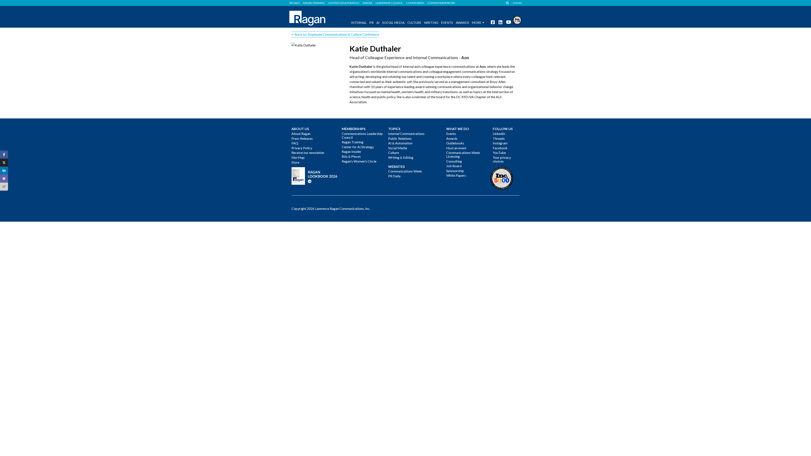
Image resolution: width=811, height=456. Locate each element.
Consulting (454, 161)
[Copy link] (4, 187)
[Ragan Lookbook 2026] (314, 176)
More (476, 22)
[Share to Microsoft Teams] (4, 179)
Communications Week (405, 171)
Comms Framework (441, 3)
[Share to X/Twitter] (4, 163)
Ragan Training (314, 3)
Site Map (298, 157)
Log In (517, 3)
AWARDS (462, 22)
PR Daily (294, 3)
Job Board (453, 166)
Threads (499, 138)
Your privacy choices (502, 159)
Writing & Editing (400, 157)
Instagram (500, 143)
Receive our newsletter (307, 153)
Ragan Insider (351, 151)
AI (378, 22)
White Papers (456, 175)
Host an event (456, 148)
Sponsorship (455, 171)
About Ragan (300, 134)
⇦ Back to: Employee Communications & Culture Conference (335, 34)
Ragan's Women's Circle (359, 161)
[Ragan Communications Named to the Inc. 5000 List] (517, 20)
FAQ (294, 143)
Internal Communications (406, 134)
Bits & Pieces (351, 156)
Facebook (500, 148)
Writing (431, 22)
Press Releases (302, 138)
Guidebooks (455, 143)
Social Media (393, 22)
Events (451, 134)
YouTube (499, 153)
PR (371, 22)
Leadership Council (389, 3)
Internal (359, 22)
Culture (414, 22)
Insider (367, 3)
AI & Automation (400, 143)
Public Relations (400, 138)
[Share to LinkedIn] (4, 171)
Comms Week (415, 3)
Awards (451, 138)
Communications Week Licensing (463, 154)
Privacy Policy (301, 148)
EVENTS (447, 22)
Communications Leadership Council (362, 135)
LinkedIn (499, 134)
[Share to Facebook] (4, 155)
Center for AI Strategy (343, 3)
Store (295, 162)
